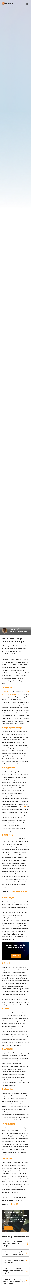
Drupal (24, 807)
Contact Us (14, 955)
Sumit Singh (12, 629)
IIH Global (5, 691)
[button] (11, 1204)
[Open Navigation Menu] (27, 4)
